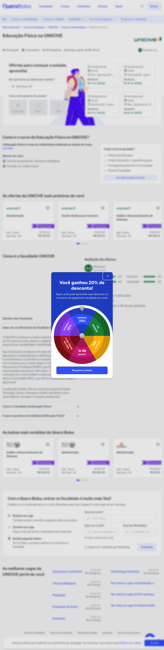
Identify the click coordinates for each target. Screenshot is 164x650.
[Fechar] (108, 276)
